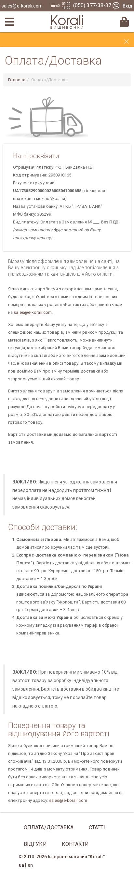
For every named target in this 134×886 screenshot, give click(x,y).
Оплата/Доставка (49, 827)
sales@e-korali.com (22, 5)
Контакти (75, 844)
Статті (97, 827)
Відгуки (35, 844)
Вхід (127, 5)
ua (21, 865)
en (30, 865)
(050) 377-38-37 (93, 5)
